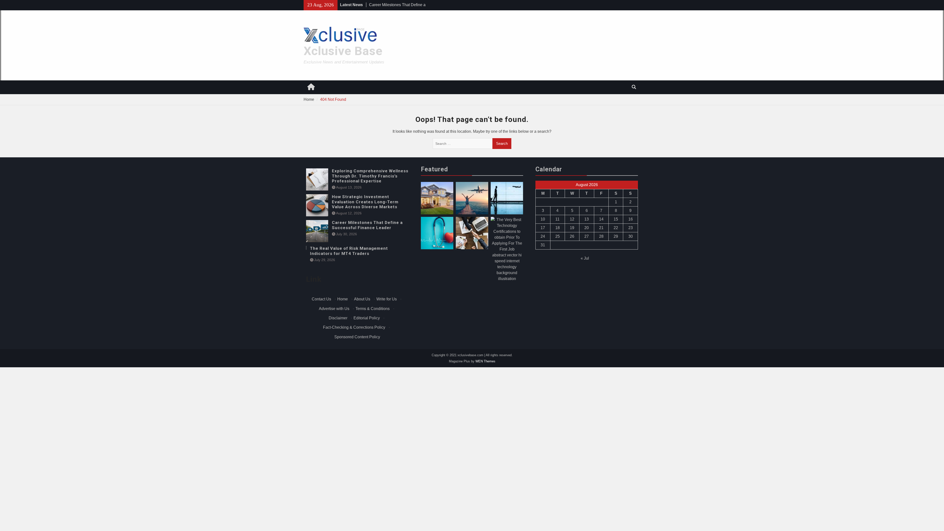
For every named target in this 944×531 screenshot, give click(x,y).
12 (572, 219)
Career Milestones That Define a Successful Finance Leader (367, 225)
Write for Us (386, 299)
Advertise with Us (334, 309)
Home (342, 299)
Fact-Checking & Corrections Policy (354, 327)
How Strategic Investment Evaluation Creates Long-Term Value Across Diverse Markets (365, 201)
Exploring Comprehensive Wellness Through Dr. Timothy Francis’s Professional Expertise (370, 175)
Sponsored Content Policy (357, 337)
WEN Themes (485, 361)
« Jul (585, 258)
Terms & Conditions (372, 309)
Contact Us (321, 299)
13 (586, 219)
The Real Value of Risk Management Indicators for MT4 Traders (349, 251)
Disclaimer (338, 318)
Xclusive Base (343, 51)
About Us (362, 299)
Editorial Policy (367, 318)
